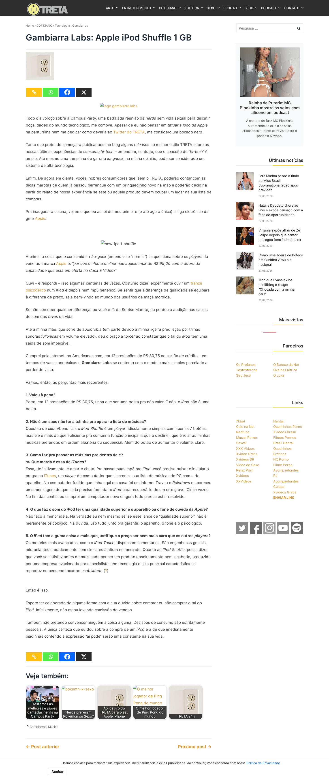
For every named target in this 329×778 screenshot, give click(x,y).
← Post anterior (42, 746)
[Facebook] (67, 92)
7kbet (240, 421)
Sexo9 (241, 443)
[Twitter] (242, 532)
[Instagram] (269, 532)
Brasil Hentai (283, 443)
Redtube (243, 432)
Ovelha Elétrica (285, 370)
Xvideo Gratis (246, 454)
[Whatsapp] (50, 92)
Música (53, 727)
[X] (84, 92)
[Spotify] (297, 532)
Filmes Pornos (284, 437)
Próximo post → (195, 746)
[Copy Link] (34, 92)
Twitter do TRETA (129, 132)
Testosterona (246, 370)
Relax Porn (244, 470)
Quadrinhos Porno (287, 426)
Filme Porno (283, 465)
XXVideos (244, 481)
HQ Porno (281, 459)
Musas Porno (246, 437)
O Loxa (278, 375)
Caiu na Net (245, 426)
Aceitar (57, 771)
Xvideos (242, 476)
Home (30, 25)
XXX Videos (245, 448)
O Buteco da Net (286, 364)
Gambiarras (80, 25)
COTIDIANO (44, 25)
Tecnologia (62, 25)
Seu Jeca (243, 375)
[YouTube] (283, 532)
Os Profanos (246, 364)
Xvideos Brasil (284, 432)
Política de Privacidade (263, 763)
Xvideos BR (245, 459)
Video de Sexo (247, 465)
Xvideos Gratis (284, 492)
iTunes (50, 476)
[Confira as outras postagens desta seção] (118, 106)
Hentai (278, 421)
